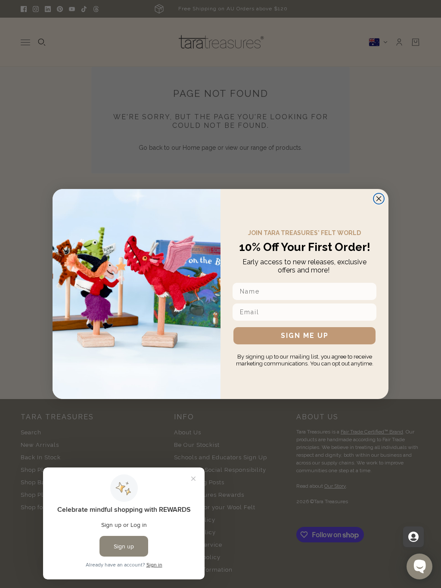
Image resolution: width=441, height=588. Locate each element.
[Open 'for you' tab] (413, 536)
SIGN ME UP (305, 335)
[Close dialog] (378, 198)
